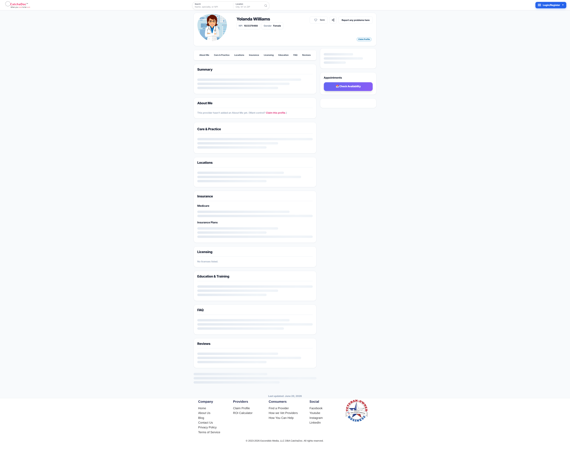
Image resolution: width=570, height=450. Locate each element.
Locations (239, 55)
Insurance (254, 55)
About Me (204, 55)
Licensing (269, 55)
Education (283, 55)
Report (366, 20)
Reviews (306, 55)
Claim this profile (275, 112)
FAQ (295, 55)
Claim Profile (364, 39)
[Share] (353, 20)
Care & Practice (221, 55)
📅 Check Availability (348, 86)
